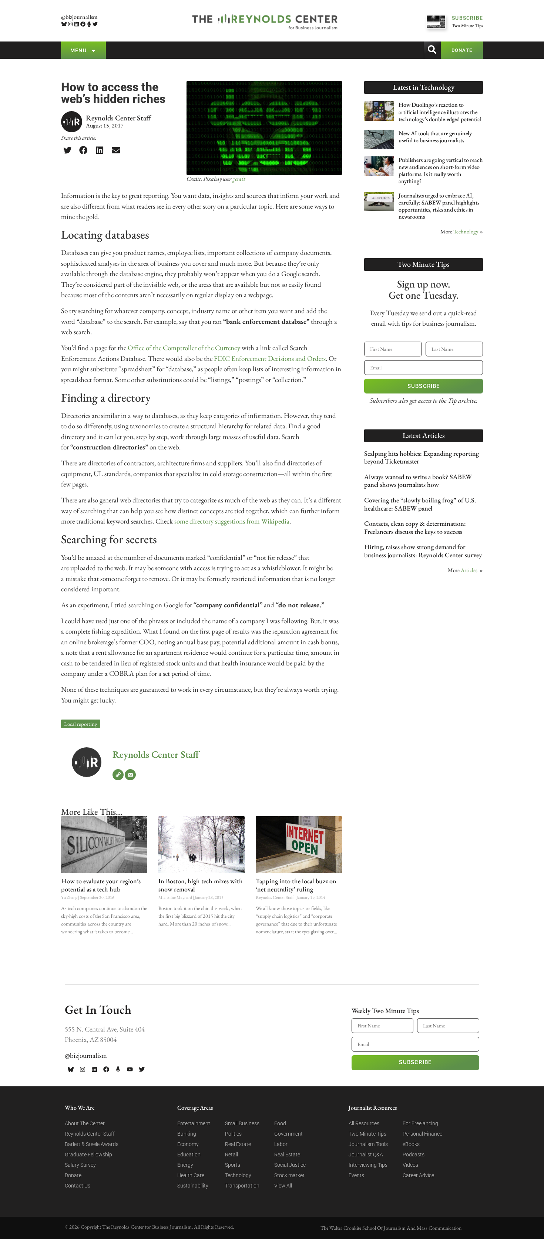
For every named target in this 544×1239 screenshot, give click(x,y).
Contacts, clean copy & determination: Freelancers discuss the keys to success (415, 527)
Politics (233, 1134)
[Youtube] (130, 1069)
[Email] (130, 774)
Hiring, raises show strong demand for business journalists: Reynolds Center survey (423, 550)
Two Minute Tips (367, 1134)
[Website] (118, 774)
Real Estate (238, 1144)
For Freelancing (420, 1123)
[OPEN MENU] (93, 50)
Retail (231, 1154)
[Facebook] (83, 24)
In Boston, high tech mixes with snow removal (200, 885)
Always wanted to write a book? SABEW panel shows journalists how (418, 480)
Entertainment (193, 1123)
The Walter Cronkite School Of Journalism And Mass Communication (390, 1228)
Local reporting (80, 723)
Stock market (289, 1175)
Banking (186, 1134)
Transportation (242, 1186)
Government (288, 1134)
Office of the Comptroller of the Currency (184, 347)
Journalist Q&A (366, 1154)
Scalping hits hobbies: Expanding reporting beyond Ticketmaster (421, 457)
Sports (232, 1165)
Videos (410, 1165)
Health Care (190, 1175)
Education (189, 1154)
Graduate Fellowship (88, 1154)
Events (356, 1175)
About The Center (85, 1123)
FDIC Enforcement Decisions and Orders (270, 358)
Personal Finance (422, 1134)
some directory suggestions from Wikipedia (231, 521)
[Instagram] (70, 24)
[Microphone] (89, 24)
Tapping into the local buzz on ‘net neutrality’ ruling (296, 885)
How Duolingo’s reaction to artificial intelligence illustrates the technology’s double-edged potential (440, 112)
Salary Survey (80, 1165)
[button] (67, 150)
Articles (469, 570)
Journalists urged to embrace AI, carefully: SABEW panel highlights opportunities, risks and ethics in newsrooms (439, 206)
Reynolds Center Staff (156, 754)
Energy (185, 1165)
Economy (188, 1144)
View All (283, 1186)
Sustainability (192, 1186)
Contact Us (77, 1186)
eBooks (411, 1144)
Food (280, 1123)
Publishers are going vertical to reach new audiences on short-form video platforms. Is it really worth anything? (441, 170)
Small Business (242, 1123)
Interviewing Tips (368, 1165)
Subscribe (423, 386)
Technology (465, 231)
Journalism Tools (368, 1144)
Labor (281, 1144)
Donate (73, 1175)
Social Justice (290, 1165)
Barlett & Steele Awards (91, 1144)
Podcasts (413, 1154)
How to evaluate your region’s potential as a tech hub (101, 885)
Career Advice (418, 1175)
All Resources (364, 1123)
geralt (238, 179)
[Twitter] (95, 24)
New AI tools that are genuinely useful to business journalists (435, 136)
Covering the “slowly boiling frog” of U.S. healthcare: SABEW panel (420, 504)
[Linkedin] (77, 24)
